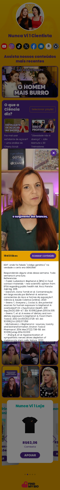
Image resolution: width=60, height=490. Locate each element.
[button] (30, 199)
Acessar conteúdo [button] (43, 256)
